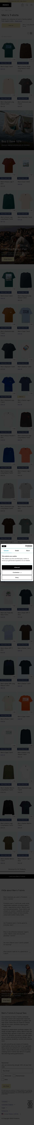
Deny (17, 577)
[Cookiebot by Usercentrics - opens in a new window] (25, 546)
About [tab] (28, 550)
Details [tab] (17, 550)
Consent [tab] (6, 550)
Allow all (17, 567)
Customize (16, 572)
